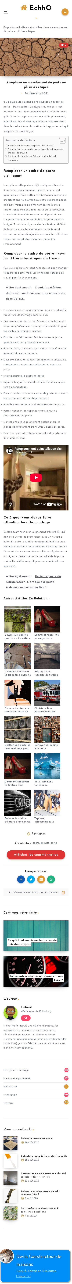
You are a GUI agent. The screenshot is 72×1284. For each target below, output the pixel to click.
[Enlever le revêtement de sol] (10, 1143)
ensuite (45, 843)
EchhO (39, 8)
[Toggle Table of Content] (61, 141)
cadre (36, 843)
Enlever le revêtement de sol (37, 1139)
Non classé (10, 1086)
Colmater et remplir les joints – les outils (44, 1156)
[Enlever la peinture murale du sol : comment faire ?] (10, 1196)
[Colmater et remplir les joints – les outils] (10, 1161)
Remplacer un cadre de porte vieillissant (30, 145)
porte (54, 843)
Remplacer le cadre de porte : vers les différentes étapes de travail (36, 151)
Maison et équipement (16, 1078)
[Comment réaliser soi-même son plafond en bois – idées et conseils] (10, 1178)
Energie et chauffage (16, 1070)
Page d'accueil (11, 27)
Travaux (8, 1103)
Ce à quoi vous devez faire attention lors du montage (32, 158)
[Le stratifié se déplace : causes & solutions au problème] (10, 1213)
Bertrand (26, 1007)
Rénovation (28, 27)
